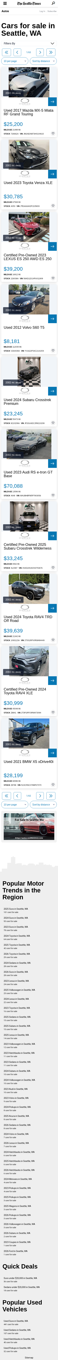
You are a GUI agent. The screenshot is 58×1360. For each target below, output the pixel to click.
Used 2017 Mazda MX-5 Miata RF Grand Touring (28, 112)
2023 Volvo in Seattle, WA (16, 1100)
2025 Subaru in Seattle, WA (17, 1027)
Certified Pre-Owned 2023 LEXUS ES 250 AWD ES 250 (28, 257)
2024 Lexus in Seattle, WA (16, 1000)
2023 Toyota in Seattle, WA (17, 1009)
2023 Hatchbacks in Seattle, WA (19, 1055)
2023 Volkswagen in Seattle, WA (19, 1045)
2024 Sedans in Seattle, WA (17, 964)
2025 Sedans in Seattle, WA (17, 1018)
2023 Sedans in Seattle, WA (17, 1064)
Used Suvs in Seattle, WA (16, 1323)
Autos (5, 11)
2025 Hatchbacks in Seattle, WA (19, 1163)
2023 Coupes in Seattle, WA (17, 1244)
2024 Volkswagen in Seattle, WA (19, 1082)
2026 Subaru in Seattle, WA (17, 1235)
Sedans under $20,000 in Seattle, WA (22, 1289)
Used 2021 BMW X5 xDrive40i (28, 762)
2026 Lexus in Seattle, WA (16, 1145)
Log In (42, 11)
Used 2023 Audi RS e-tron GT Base (28, 474)
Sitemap (29, 1357)
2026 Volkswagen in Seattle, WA (19, 1226)
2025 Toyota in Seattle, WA (17, 946)
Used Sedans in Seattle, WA (17, 1332)
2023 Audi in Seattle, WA (16, 1091)
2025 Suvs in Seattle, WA (16, 910)
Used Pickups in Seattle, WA (17, 1350)
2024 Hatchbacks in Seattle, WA (19, 1154)
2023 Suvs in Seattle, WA (16, 928)
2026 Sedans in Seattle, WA (17, 1127)
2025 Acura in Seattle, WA (16, 1118)
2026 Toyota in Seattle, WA (17, 955)
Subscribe (51, 11)
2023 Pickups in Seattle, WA (17, 1190)
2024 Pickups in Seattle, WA (17, 1109)
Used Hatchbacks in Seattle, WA (19, 1341)
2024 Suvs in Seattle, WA (16, 919)
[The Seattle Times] (29, 3)
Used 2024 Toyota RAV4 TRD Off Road (28, 619)
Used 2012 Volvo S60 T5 (24, 327)
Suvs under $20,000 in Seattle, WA (20, 1280)
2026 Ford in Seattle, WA (16, 1253)
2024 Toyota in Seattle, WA (17, 937)
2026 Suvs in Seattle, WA (16, 973)
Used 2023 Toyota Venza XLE (28, 183)
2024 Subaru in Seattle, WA (17, 1073)
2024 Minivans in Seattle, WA (18, 1181)
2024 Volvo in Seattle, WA (16, 1136)
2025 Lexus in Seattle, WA (16, 1036)
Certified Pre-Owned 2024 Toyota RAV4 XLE (25, 691)
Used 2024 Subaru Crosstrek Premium (27, 401)
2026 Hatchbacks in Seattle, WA (19, 1172)
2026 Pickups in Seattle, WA (17, 1217)
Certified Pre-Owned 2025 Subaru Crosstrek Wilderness (28, 546)
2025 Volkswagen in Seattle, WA (19, 991)
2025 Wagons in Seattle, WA (17, 1208)
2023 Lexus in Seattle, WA (16, 982)
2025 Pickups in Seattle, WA (17, 1199)
